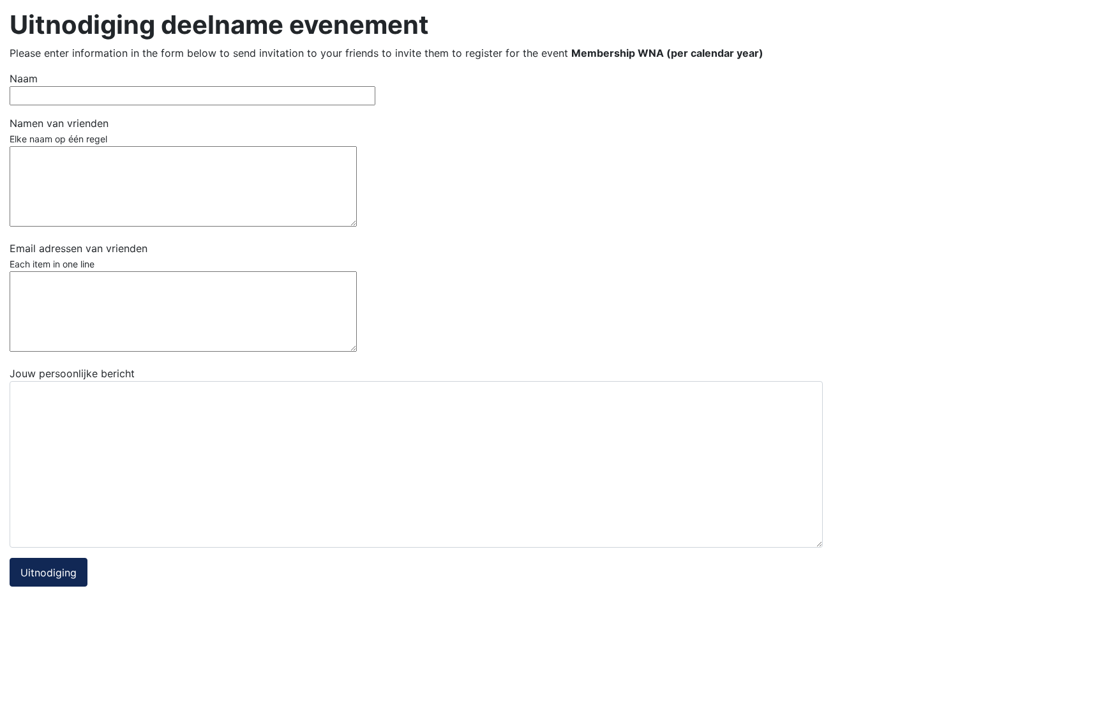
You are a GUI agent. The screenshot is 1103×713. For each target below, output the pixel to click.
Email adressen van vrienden (78, 255)
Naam (24, 78)
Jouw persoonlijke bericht (72, 373)
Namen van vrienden (59, 130)
